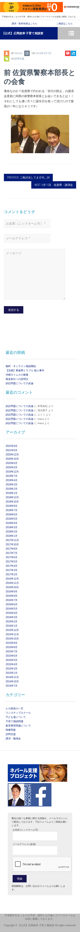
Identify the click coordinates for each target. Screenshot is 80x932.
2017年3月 (11, 570)
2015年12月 (12, 630)
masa (18, 53)
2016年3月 (11, 617)
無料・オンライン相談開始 (21, 366)
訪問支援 (19, 58)
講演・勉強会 (13, 738)
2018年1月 (11, 535)
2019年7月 (11, 475)
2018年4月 (11, 523)
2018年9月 (11, 505)
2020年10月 (12, 458)
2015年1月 (11, 672)
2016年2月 (11, 621)
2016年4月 (11, 612)
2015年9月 (11, 642)
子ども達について (16, 717)
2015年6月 (11, 655)
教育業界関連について (18, 725)
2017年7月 (11, 553)
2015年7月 (11, 651)
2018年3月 (11, 527)
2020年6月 (11, 463)
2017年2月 (11, 574)
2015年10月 (12, 638)
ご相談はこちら (64, 23)
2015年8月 (11, 647)
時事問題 (11, 729)
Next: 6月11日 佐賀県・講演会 (54, 184)
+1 (73, 75)
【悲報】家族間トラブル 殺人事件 (25, 370)
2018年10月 (12, 501)
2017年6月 (11, 557)
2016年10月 (12, 587)
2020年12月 (12, 454)
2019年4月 (11, 480)
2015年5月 (11, 660)
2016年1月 (11, 625)
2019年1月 (11, 493)
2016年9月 (11, 591)
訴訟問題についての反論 (19, 383)
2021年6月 (11, 450)
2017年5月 (11, 561)
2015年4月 (11, 664)
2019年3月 (11, 484)
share (71, 63)
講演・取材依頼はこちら (24, 23)
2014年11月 (12, 677)
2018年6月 (11, 514)
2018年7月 (11, 510)
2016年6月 (11, 604)
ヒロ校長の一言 (14, 708)
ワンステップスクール (18, 712)
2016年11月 (12, 583)
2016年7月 (11, 600)
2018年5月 (11, 518)
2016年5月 (11, 608)
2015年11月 (12, 634)
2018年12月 (12, 497)
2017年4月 (11, 565)
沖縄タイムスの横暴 (17, 374)
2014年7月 (11, 685)
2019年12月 (12, 471)
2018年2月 (11, 531)
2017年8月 (11, 548)
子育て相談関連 (14, 721)
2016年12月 (12, 578)
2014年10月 (12, 681)
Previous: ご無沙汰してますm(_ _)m (28, 177)
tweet (72, 69)
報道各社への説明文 (17, 379)
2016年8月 (11, 595)
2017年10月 (12, 544)
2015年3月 (11, 668)
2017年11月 (12, 540)
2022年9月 (11, 445)
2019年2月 (11, 488)
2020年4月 (11, 467)
